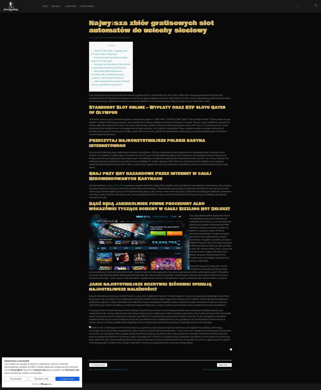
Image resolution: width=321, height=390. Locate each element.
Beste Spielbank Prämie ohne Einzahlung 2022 (108, 369)
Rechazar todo (41, 379)
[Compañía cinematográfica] (19, 6)
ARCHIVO (55, 6)
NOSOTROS (71, 6)
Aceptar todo (67, 379)
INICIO (45, 6)
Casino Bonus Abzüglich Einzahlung (217, 369)
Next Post (223, 365)
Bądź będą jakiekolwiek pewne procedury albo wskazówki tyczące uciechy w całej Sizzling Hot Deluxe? (107, 74)
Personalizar (16, 379)
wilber (128, 37)
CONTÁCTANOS (87, 6)
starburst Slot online (115, 185)
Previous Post (99, 365)
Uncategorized (97, 37)
